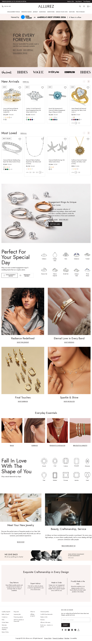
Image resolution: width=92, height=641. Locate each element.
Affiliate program (32, 615)
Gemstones (51, 12)
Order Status (5, 622)
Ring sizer (16, 612)
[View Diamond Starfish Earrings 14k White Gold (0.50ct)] (57, 147)
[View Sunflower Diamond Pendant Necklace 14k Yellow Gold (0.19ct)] (80, 147)
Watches (72, 12)
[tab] (26, 275)
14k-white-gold (4, 117)
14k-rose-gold (7, 117)
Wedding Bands (26, 12)
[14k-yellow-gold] (6, 117)
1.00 (40, 172)
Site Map (67, 638)
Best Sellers (17, 50)
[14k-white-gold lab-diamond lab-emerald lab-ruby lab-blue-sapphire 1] (26, 117)
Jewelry (35, 12)
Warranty (4, 625)
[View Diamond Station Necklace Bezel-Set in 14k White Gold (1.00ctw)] (34, 147)
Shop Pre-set (63, 219)
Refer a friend (5, 614)
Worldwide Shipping (5, 628)
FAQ (3, 620)
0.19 (76, 172)
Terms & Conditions (58, 638)
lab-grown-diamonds (51, 169)
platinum (55, 117)
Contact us (4, 617)
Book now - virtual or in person (46, 626)
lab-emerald (28, 119)
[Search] (80, 6)
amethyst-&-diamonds (72, 119)
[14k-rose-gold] (7, 117)
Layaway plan (17, 614)
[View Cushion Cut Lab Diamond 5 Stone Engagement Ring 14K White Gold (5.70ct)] (34, 95)
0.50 (33, 172)
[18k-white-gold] (30, 117)
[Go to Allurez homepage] (46, 6)
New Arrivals (28, 50)
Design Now (53, 219)
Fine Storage (80, 12)
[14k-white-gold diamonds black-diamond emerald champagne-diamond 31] (4, 167)
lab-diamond (6, 119)
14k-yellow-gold (6, 117)
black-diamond (6, 169)
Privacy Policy (47, 638)
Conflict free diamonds (46, 614)
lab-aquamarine (56, 119)
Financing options (18, 617)
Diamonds (42, 12)
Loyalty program (6, 612)
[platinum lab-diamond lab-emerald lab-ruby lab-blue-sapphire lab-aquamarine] (55, 117)
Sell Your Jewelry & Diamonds (19, 620)
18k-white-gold (30, 117)
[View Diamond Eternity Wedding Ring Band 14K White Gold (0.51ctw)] (12, 147)
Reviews (42, 620)
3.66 (76, 123)
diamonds (4, 169)
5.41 (79, 123)
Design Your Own (62, 12)
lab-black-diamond (77, 119)
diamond (4, 119)
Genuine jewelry (44, 612)
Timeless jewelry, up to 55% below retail (14, 1)
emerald (7, 169)
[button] (88, 81)
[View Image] (6, 72)
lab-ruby (30, 119)
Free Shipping (86, 1)
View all (26, 82)
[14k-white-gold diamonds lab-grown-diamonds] (49, 167)
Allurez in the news (45, 622)
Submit (65, 625)
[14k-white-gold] (4, 117)
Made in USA (70, 1)
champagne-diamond (9, 169)
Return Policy (5, 632)
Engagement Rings (13, 12)
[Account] (84, 6)
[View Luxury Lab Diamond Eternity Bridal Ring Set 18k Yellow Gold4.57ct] (12, 95)
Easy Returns (79, 1)
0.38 (79, 172)
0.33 (30, 172)
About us (32, 612)
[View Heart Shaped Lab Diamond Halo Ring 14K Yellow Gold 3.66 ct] (80, 95)
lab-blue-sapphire (32, 119)
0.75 (37, 172)
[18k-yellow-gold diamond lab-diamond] (9, 117)
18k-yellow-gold (9, 117)
